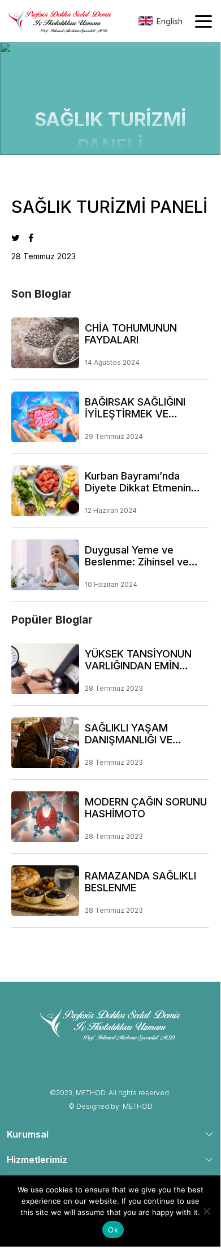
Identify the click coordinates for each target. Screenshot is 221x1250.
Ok (113, 1229)
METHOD (138, 1106)
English (170, 21)
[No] (206, 1211)
